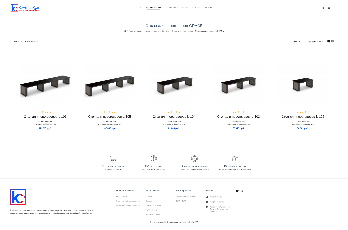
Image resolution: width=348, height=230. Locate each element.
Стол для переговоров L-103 (238, 116)
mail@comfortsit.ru (217, 202)
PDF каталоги (121, 196)
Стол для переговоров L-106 (45, 116)
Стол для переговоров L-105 (109, 116)
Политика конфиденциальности (128, 201)
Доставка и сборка (153, 214)
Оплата (149, 201)
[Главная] (125, 31)
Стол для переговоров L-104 (174, 116)
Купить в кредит (152, 210)
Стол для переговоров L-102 (303, 116)
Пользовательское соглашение (128, 205)
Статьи (149, 196)
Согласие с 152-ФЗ (153, 205)
